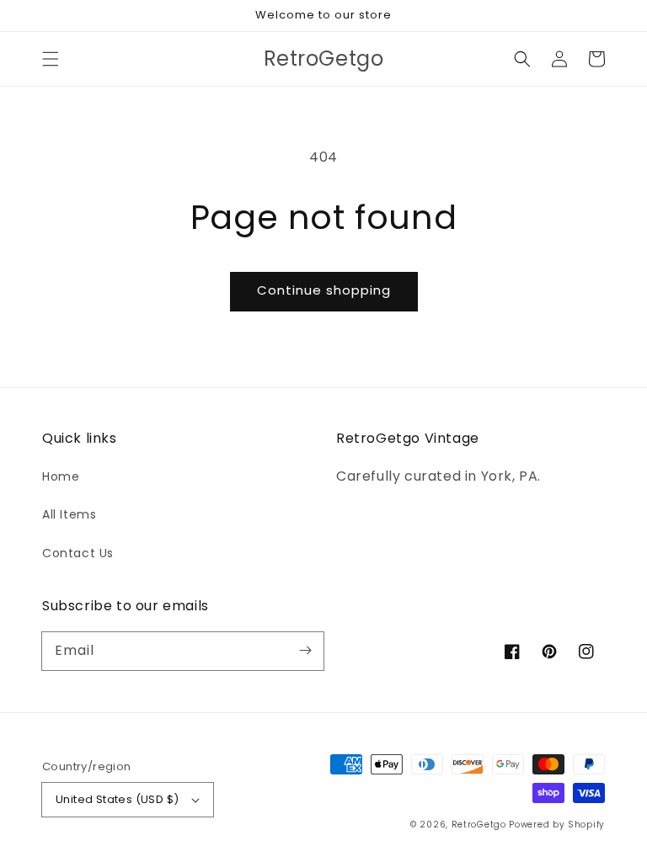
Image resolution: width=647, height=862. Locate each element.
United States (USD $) (117, 799)
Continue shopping (324, 290)
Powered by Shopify (557, 824)
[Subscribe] (305, 650)
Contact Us (78, 553)
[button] (50, 58)
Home (60, 476)
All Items (69, 514)
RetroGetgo (479, 824)
